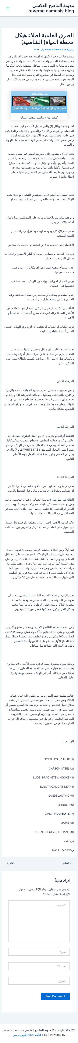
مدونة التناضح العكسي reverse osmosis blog (51, 8)
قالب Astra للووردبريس (27, 1035)
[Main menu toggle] (8, 8)
